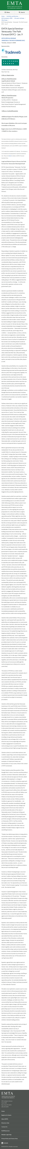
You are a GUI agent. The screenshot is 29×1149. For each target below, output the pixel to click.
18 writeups (4, 20)
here (10, 155)
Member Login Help (6, 1134)
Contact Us (4, 1126)
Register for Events (6, 1115)
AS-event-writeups (19, 18)
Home (3, 16)
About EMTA (4, 1119)
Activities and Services (12, 16)
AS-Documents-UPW (6, 18)
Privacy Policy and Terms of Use (9, 1138)
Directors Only (5, 1123)
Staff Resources (5, 1130)
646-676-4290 (4, 1106)
